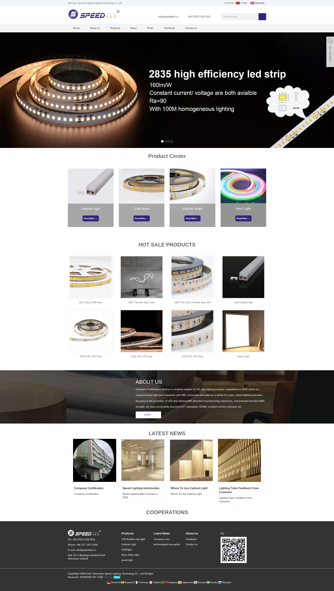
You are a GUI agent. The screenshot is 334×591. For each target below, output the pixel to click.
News (133, 28)
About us (95, 28)
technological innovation (167, 544)
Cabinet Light (128, 544)
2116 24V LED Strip (192, 356)
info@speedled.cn (168, 16)
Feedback (169, 28)
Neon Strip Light (130, 554)
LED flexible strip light (133, 539)
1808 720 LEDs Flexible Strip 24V (192, 302)
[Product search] (262, 16)
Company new (161, 539)
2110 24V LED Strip (141, 356)
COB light (126, 549)
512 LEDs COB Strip (90, 302)
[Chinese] (241, 3)
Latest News (162, 533)
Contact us (191, 28)
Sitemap (108, 577)
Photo (150, 28)
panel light (127, 560)
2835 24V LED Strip (91, 356)
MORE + (148, 415)
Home (76, 28)
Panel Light (243, 356)
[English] (257, 3)
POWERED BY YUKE (92, 577)
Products (115, 28)
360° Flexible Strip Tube (141, 302)
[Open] (330, 52)
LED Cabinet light (243, 302)
